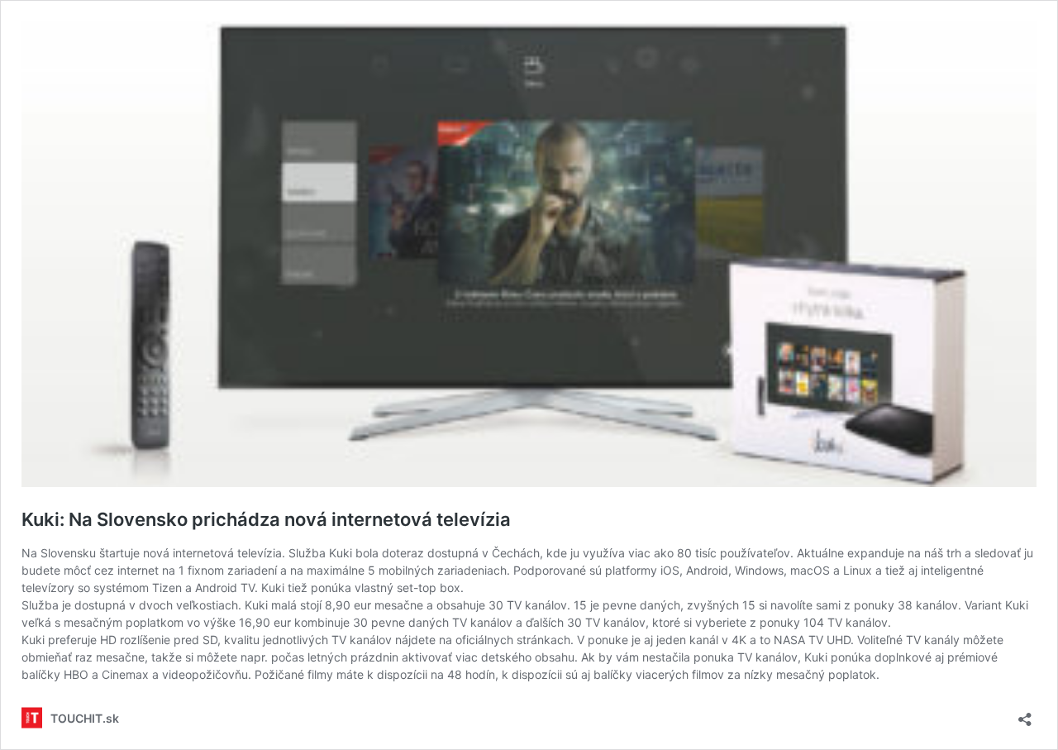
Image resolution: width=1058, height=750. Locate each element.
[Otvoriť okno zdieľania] (1025, 714)
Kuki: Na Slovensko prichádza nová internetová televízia (266, 519)
